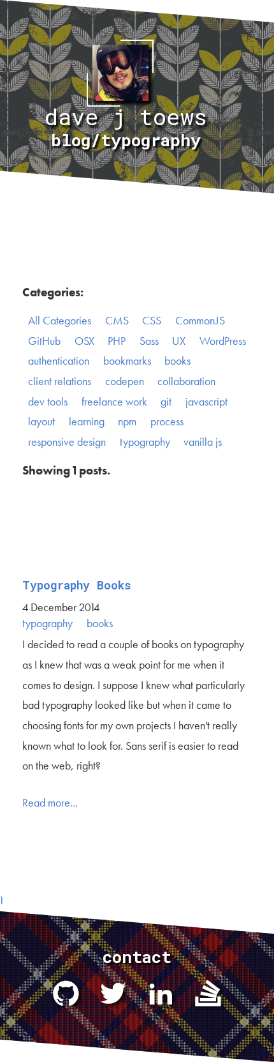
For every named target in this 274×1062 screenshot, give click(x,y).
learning (87, 421)
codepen (124, 381)
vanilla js (203, 442)
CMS (117, 321)
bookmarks (127, 361)
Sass (149, 341)
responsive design (67, 442)
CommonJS (200, 321)
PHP (117, 341)
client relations (59, 381)
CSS (151, 321)
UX (178, 341)
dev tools (48, 402)
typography (145, 442)
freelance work (114, 402)
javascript (206, 402)
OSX (84, 341)
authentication (58, 361)
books (177, 361)
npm (127, 421)
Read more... (50, 803)
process (167, 421)
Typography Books (76, 585)
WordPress (222, 341)
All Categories (59, 321)
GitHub (44, 341)
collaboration (186, 381)
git (166, 402)
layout (41, 421)
